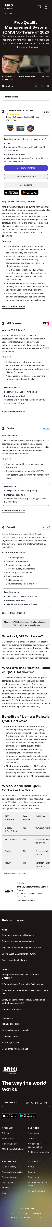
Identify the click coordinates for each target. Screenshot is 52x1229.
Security (39, 1217)
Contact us (33, 1138)
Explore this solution (26, 176)
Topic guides (8, 1182)
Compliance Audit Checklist (15, 1049)
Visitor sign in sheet (11, 1042)
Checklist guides (9, 1177)
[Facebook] (41, 1103)
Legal (25, 1213)
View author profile (25, 900)
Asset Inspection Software (14, 960)
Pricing (5, 1133)
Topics (5, 969)
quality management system (34, 216)
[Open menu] (46, 7)
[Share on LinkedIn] (42, 86)
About (31, 1166)
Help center (33, 1133)
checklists (24, 246)
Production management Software (18, 941)
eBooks (5, 1187)
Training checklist (10, 1024)
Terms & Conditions (19, 1217)
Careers (31, 1172)
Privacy (37, 1213)
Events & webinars (36, 1191)
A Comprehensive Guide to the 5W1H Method (23, 984)
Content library (9, 1166)
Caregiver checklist (11, 1036)
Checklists (7, 1018)
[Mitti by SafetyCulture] (8, 6)
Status (14, 1213)
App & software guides (12, 1172)
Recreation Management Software (18, 935)
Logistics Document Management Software (22, 947)
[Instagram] (45, 1103)
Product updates (9, 1143)
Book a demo (26, 185)
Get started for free (26, 168)
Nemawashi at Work (11, 1009)
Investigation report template (15, 1030)
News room (33, 1177)
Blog (4, 1193)
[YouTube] (27, 1103)
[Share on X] (36, 86)
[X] (32, 1103)
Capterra (27, 117)
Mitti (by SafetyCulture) (13, 1149)
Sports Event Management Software (19, 954)
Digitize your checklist (38, 1152)
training (39, 293)
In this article (11, 96)
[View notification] (39, 6)
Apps (10, 13)
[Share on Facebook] (48, 86)
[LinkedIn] (36, 1103)
